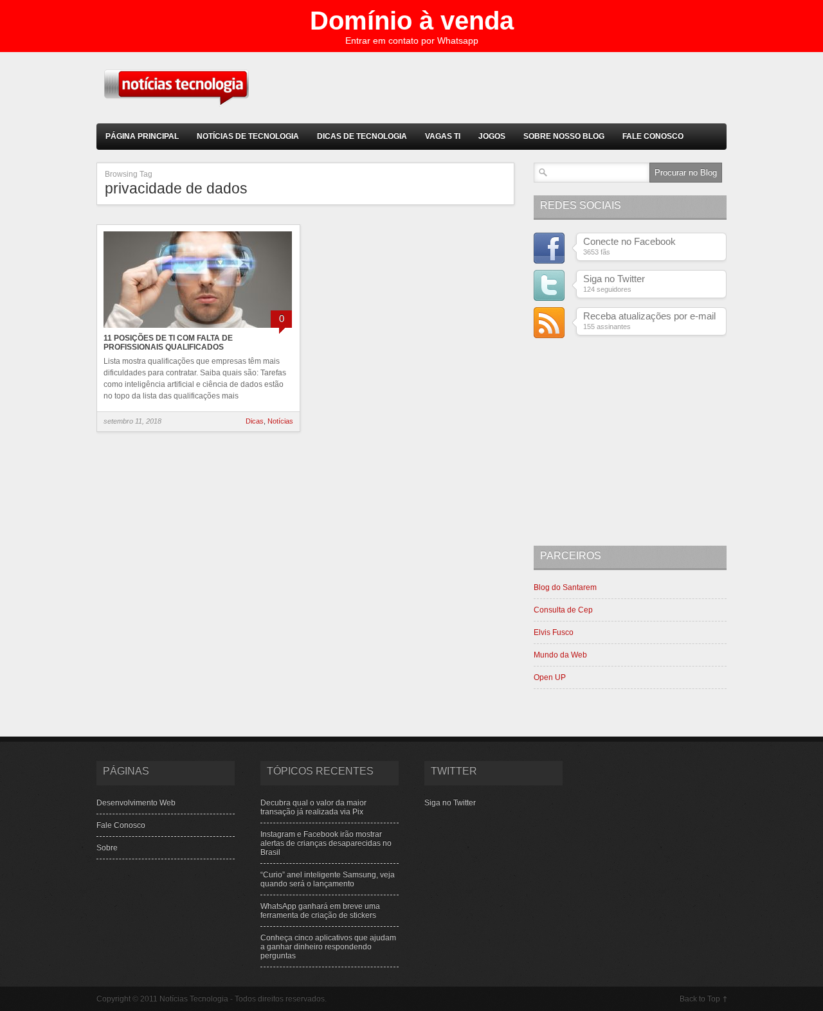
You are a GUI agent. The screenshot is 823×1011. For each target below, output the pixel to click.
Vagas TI (442, 136)
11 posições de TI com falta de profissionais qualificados (168, 343)
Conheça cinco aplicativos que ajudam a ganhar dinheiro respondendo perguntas (328, 946)
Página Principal (142, 136)
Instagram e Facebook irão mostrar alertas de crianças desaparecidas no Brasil (326, 843)
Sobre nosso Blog (563, 136)
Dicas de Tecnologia (362, 136)
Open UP (550, 677)
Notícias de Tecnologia (248, 136)
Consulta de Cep (563, 609)
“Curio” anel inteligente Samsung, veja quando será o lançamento (327, 879)
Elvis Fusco (554, 632)
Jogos (491, 136)
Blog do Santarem (565, 587)
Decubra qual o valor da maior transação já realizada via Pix (313, 807)
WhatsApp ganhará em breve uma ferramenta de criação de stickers (320, 911)
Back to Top (700, 998)
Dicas (255, 421)
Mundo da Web (560, 654)
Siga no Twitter (450, 802)
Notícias (280, 421)
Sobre (107, 847)
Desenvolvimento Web (136, 802)
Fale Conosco (652, 136)
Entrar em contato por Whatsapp (411, 40)
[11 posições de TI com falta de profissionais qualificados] (198, 329)
